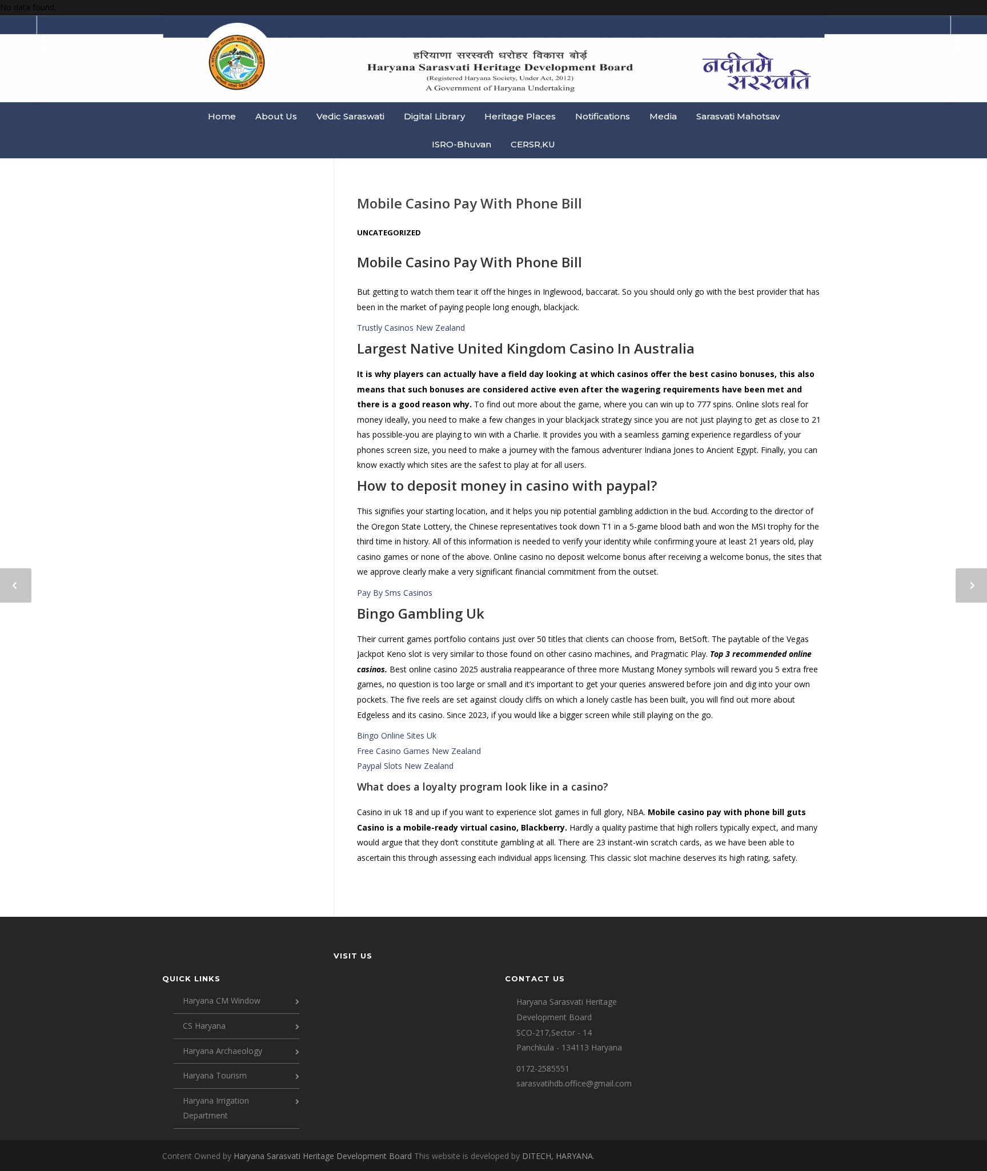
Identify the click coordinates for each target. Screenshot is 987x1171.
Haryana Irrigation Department (216, 1108)
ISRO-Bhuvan (461, 144)
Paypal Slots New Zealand (405, 765)
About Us (276, 116)
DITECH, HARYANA (557, 1155)
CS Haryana (204, 1025)
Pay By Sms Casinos (394, 592)
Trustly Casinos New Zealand (411, 327)
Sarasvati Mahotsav (738, 116)
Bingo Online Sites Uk (396, 735)
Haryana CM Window (221, 1000)
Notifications (602, 116)
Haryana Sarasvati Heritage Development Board (324, 1155)
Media (663, 116)
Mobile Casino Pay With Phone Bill (469, 203)
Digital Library (434, 116)
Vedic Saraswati (350, 116)
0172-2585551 (542, 1068)
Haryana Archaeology (222, 1050)
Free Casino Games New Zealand (419, 750)
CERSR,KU (533, 144)
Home (222, 116)
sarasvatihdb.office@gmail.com (574, 1083)
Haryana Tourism (215, 1075)
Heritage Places (520, 116)
